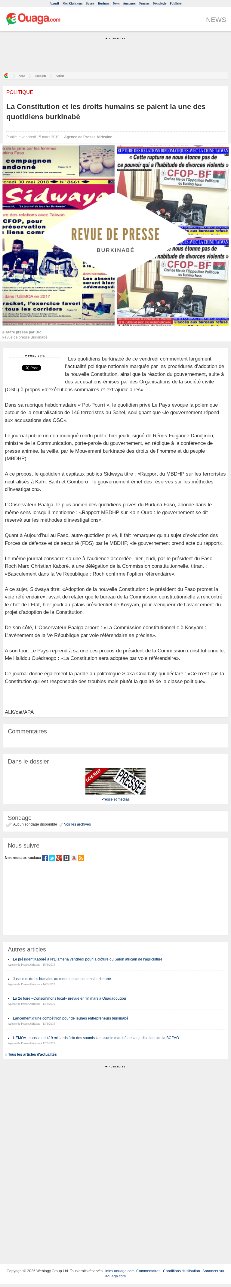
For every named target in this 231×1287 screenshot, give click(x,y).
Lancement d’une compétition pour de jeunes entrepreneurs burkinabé (70, 1018)
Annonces (129, 3)
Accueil (54, 3)
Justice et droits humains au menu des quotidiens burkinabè (62, 979)
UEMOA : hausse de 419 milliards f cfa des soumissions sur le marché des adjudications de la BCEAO (96, 1038)
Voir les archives (77, 824)
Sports (90, 3)
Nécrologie (159, 3)
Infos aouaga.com (119, 1271)
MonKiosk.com (72, 3)
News (116, 3)
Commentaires (148, 1271)
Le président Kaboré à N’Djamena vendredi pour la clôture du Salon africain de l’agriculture (87, 959)
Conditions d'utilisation (181, 1271)
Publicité (175, 3)
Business (103, 3)
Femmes (144, 3)
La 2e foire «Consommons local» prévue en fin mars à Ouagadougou (69, 998)
